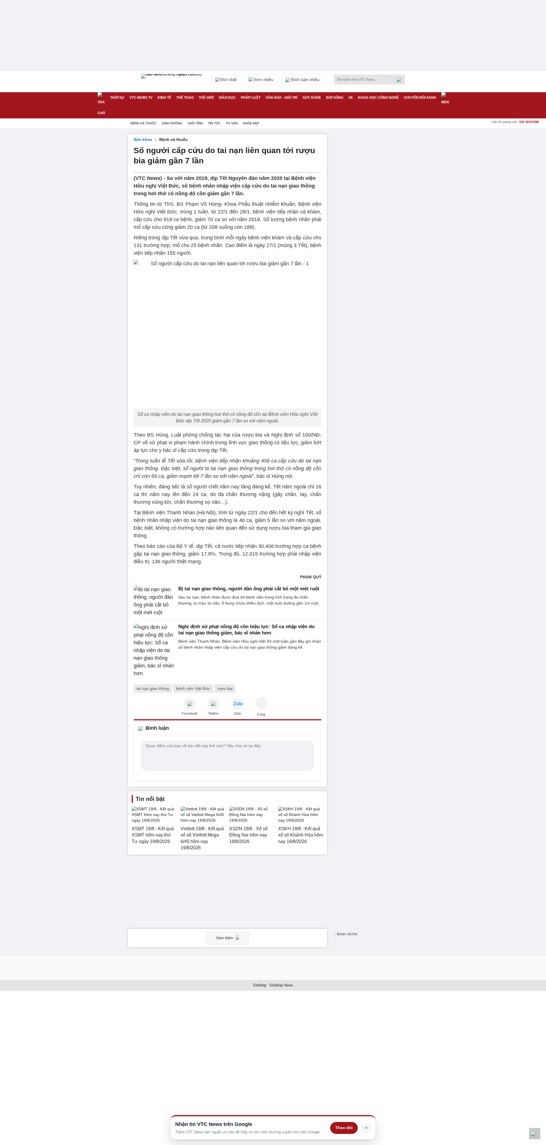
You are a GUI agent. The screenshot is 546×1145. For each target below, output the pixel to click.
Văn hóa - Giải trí (281, 98)
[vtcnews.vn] (190, 704)
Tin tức (214, 123)
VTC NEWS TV (140, 98)
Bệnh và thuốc (144, 123)
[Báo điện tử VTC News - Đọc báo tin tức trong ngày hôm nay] (172, 81)
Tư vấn (232, 123)
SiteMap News (281, 985)
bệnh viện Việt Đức (193, 688)
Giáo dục (227, 98)
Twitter (213, 714)
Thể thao (185, 98)
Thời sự (117, 98)
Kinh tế (164, 98)
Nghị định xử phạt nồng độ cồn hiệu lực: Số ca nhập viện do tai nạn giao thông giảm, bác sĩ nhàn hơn (246, 630)
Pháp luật (250, 98)
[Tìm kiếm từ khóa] (400, 79)
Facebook (190, 714)
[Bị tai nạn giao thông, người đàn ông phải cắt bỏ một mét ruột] (154, 601)
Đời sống (334, 98)
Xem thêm (225, 938)
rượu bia (225, 688)
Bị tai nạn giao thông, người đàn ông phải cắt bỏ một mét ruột (248, 588)
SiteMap (259, 985)
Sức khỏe (312, 98)
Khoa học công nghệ (378, 98)
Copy (261, 714)
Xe (350, 98)
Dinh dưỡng (172, 123)
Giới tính (195, 123)
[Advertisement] (375, 219)
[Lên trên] (534, 1133)
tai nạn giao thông (152, 688)
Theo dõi (344, 1127)
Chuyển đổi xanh (420, 98)
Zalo (237, 714)
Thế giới (206, 98)
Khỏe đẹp (251, 123)
